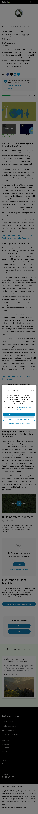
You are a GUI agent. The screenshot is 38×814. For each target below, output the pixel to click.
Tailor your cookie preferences (19, 424)
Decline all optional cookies (19, 419)
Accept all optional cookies (19, 415)
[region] (19, 407)
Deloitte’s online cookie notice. (25, 408)
